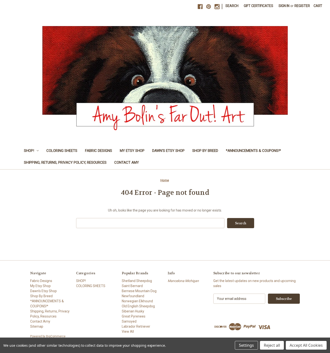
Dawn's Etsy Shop (168, 150)
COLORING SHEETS (61, 150)
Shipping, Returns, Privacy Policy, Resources (65, 162)
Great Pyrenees (133, 316)
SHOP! (29, 150)
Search (231, 6)
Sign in (284, 6)
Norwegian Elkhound (137, 301)
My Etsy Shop (132, 150)
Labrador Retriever (136, 326)
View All (128, 331)
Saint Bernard (132, 286)
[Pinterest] (208, 6)
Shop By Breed (205, 150)
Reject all (272, 345)
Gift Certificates (258, 6)
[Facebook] (200, 6)
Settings (246, 345)
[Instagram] (217, 6)
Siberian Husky (133, 311)
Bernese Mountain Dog (139, 291)
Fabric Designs (98, 150)
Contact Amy (126, 162)
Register (302, 6)
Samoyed (129, 321)
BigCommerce (55, 336)
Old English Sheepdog (138, 306)
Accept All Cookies (306, 345)
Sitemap (36, 326)
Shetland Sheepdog (137, 281)
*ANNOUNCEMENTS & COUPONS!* (253, 150)
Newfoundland (133, 296)
